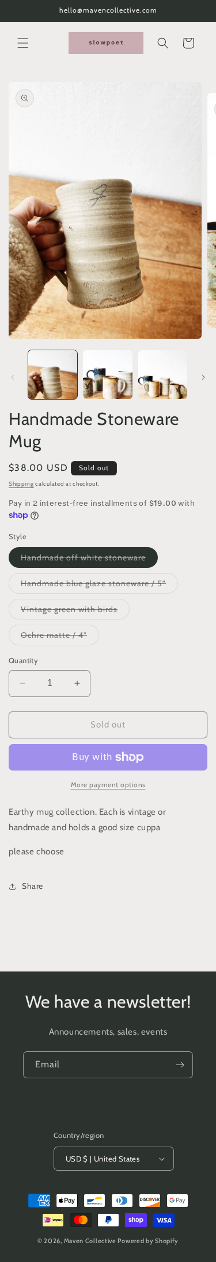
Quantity (23, 660)
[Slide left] (12, 377)
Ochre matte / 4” (60, 637)
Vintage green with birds (75, 611)
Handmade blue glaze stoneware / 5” (99, 586)
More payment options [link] (108, 784)
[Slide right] (203, 377)
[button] (23, 43)
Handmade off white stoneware (89, 560)
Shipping (21, 483)
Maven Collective (90, 1241)
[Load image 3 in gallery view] (162, 374)
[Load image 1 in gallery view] (52, 374)
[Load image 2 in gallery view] (107, 374)
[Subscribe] (179, 1064)
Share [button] (32, 886)
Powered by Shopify (148, 1241)
